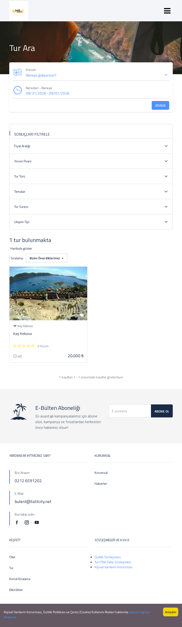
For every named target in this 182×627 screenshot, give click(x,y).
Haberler (101, 483)
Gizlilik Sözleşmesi (108, 556)
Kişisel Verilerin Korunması (113, 566)
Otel (12, 556)
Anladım (170, 611)
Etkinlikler (16, 589)
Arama (160, 105)
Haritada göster (21, 248)
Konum (31, 69)
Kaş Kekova (22, 333)
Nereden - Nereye (39, 87)
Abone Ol (162, 411)
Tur (11, 567)
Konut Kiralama (19, 578)
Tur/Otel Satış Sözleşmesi (113, 561)
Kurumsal (101, 472)
